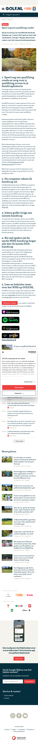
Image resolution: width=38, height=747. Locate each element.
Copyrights (21, 729)
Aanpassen (18, 393)
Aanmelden (30, 681)
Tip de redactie (8, 695)
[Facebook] (19, 717)
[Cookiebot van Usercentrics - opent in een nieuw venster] (28, 352)
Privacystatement (19, 731)
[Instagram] (12, 717)
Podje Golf (8, 297)
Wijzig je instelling (10, 303)
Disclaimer (30, 729)
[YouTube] (25, 717)
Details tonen (28, 382)
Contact (6, 698)
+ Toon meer (19, 441)
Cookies (13, 729)
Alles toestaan (19, 387)
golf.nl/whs (12, 295)
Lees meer (19, 659)
